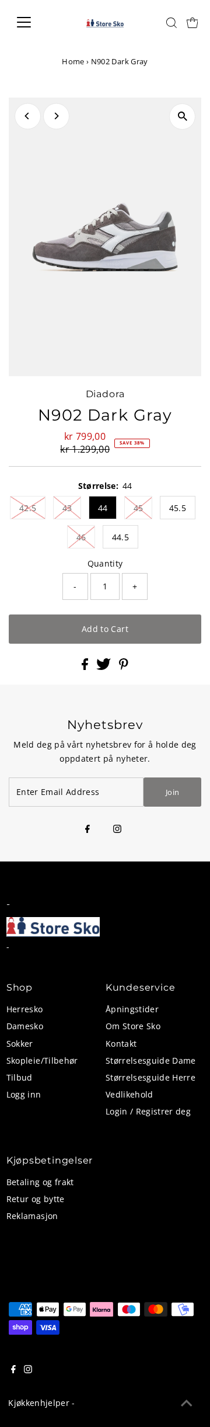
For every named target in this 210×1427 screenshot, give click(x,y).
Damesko (24, 1026)
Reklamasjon (32, 1215)
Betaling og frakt (40, 1182)
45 (139, 507)
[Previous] (28, 116)
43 (67, 507)
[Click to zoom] (182, 116)
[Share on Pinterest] (123, 666)
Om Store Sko (133, 1026)
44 (103, 507)
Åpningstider (132, 1009)
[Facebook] (87, 829)
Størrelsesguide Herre (150, 1077)
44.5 (120, 537)
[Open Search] (171, 23)
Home (73, 61)
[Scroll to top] (186, 1403)
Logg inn (23, 1094)
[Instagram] (117, 829)
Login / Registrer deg (148, 1111)
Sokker (19, 1043)
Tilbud (19, 1077)
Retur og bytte (35, 1198)
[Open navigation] (31, 22)
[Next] (56, 116)
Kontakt (121, 1043)
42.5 (27, 507)
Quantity (105, 563)
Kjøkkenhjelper (38, 1402)
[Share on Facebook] (86, 666)
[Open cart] (192, 22)
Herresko (24, 1009)
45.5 (177, 507)
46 (81, 537)
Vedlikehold (129, 1094)
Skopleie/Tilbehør (42, 1060)
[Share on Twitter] (104, 666)
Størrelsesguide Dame (151, 1060)
